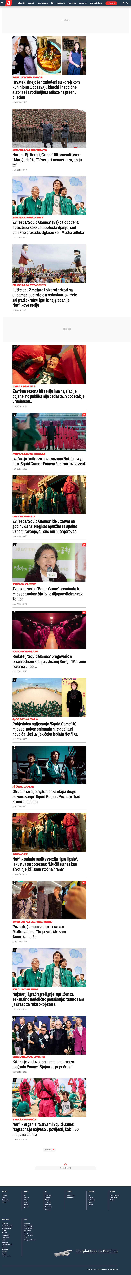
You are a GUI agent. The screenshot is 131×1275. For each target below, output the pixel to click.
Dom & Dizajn (5, 1235)
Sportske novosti (6, 1228)
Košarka (26, 1200)
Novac (72, 3)
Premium (43, 3)
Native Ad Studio (6, 1256)
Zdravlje (47, 1200)
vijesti (4, 1191)
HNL (25, 1195)
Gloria (3, 1240)
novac (69, 1191)
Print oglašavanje (28, 1235)
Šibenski (4, 1251)
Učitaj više (48, 1150)
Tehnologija (48, 1195)
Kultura (61, 3)
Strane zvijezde (114, 1197)
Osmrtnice (96, 3)
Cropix (4, 1254)
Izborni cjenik (27, 1230)
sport (26, 1191)
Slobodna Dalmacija (7, 1226)
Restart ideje (70, 1197)
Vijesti (21, 3)
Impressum (27, 1223)
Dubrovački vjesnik (7, 1244)
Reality (112, 1200)
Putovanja (48, 1204)
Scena (83, 3)
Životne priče (48, 1207)
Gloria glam (5, 1242)
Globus (4, 1230)
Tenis (25, 1202)
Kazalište (91, 1204)
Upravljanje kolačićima (30, 1240)
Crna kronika (5, 1200)
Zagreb (4, 1202)
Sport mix (26, 1207)
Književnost (92, 1200)
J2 (52, 3)
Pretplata (111, 3)
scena (112, 1191)
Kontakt (26, 1237)
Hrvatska (4, 1195)
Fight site (26, 1204)
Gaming (47, 1209)
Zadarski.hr (5, 1249)
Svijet (3, 1197)
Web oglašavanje (28, 1233)
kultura (91, 1191)
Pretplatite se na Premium (97, 1251)
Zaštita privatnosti (28, 1228)
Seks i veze (48, 1202)
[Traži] (127, 3)
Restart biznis (70, 1195)
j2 (46, 1191)
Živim (3, 1247)
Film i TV (91, 1197)
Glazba (90, 1202)
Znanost (47, 1197)
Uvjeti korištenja (28, 1226)
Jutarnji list (5, 1223)
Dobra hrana (5, 1237)
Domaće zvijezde (114, 1195)
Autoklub (4, 1233)
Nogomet (26, 1197)
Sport (31, 3)
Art (89, 1195)
